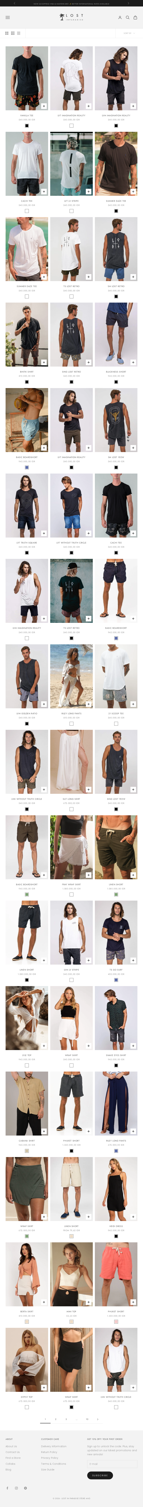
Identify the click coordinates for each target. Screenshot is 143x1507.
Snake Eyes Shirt (116, 1055)
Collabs (10, 1464)
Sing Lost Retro (71, 371)
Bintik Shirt (27, 371)
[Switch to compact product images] (18, 33)
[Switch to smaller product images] (12, 33)
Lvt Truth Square (27, 542)
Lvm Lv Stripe (71, 969)
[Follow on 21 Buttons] (25, 1488)
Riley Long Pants (72, 713)
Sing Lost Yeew (116, 799)
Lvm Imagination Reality (116, 115)
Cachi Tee (26, 201)
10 (87, 1419)
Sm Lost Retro (116, 286)
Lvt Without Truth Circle (71, 542)
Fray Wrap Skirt (71, 884)
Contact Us (13, 1452)
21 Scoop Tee (116, 713)
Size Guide (47, 1469)
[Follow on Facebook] (7, 1488)
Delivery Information (53, 1446)
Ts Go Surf (116, 969)
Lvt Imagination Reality (71, 115)
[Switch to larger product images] (6, 33)
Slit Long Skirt (71, 799)
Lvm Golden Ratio (27, 713)
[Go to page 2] (97, 1419)
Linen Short (116, 884)
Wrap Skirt (71, 1055)
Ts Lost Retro (71, 286)
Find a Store (13, 1458)
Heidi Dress (116, 1226)
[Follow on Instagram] (16, 1488)
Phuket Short (71, 1140)
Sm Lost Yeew (116, 457)
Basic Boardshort (27, 457)
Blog (8, 1469)
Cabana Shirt (27, 1140)
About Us (11, 1446)
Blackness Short (116, 371)
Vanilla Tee (26, 115)
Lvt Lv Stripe (71, 201)
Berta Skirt (26, 1311)
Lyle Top (27, 1055)
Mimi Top (71, 1311)
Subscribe (100, 1475)
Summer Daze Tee (116, 201)
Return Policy (49, 1452)
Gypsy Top (27, 1397)
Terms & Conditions (53, 1464)
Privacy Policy (49, 1458)
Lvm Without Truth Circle (27, 799)
